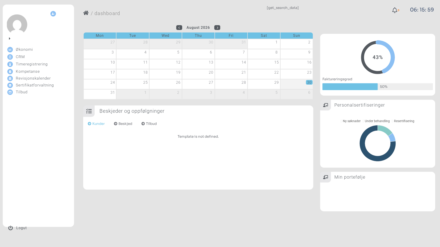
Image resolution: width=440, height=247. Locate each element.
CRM (20, 56)
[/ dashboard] (86, 13)
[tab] (96, 123)
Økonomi (24, 49)
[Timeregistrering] (10, 64)
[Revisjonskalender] (10, 78)
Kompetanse (28, 71)
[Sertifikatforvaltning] (10, 85)
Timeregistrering (32, 64)
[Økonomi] (10, 49)
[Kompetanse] (10, 71)
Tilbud (22, 92)
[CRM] (10, 57)
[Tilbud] (10, 92)
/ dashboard (105, 13)
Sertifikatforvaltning (35, 85)
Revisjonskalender (33, 78)
